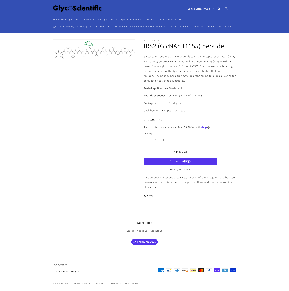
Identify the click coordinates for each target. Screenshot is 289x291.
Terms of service (131, 283)
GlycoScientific (66, 283)
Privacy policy (115, 283)
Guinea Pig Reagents (64, 19)
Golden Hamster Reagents (95, 19)
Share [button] (150, 195)
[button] (65, 19)
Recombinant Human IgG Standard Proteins (138, 26)
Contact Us (156, 230)
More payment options (180, 169)
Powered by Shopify (81, 283)
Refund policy (99, 283)
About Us (142, 230)
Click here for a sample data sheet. (164, 110)
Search (130, 230)
